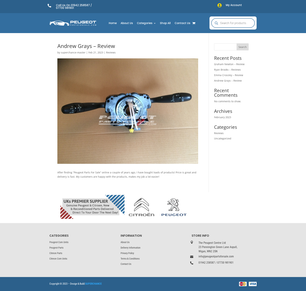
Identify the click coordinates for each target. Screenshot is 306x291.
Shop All (165, 23)
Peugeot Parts (56, 247)
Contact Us (182, 23)
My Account (234, 5)
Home (113, 23)
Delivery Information (130, 247)
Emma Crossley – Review (228, 75)
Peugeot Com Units (58, 242)
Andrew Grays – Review (228, 80)
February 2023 (222, 117)
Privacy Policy (127, 253)
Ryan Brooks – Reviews (227, 69)
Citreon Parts (55, 253)
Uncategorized (222, 138)
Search (243, 47)
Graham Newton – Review (229, 64)
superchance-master (73, 52)
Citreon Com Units (58, 258)
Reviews (111, 52)
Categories (144, 23)
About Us (127, 23)
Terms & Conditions (130, 258)
